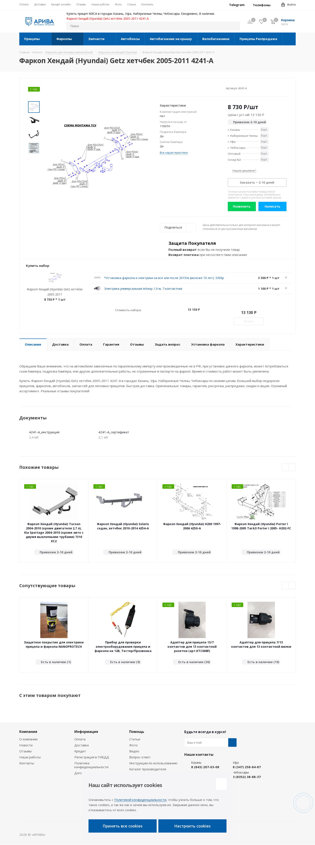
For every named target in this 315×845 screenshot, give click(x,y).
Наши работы (30, 757)
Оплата (80, 739)
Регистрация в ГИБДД (91, 757)
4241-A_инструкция (44, 432)
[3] (170, 88)
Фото (133, 745)
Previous (285, 467)
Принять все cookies (122, 826)
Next (292, 467)
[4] (174, 88)
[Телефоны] (274, 5)
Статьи (134, 739)
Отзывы (25, 751)
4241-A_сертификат (113, 432)
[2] (166, 88)
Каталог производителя (147, 769)
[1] (162, 88)
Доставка (81, 745)
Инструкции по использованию (153, 763)
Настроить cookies (192, 826)
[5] (178, 88)
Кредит (80, 751)
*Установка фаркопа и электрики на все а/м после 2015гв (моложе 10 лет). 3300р (164, 278)
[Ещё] (289, 39)
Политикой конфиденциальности (140, 799)
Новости (26, 745)
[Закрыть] (221, 784)
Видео (134, 751)
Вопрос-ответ (140, 757)
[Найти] (235, 26)
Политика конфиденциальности (91, 765)
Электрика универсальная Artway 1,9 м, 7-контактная (143, 289)
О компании (28, 739)
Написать (272, 206)
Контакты (26, 763)
